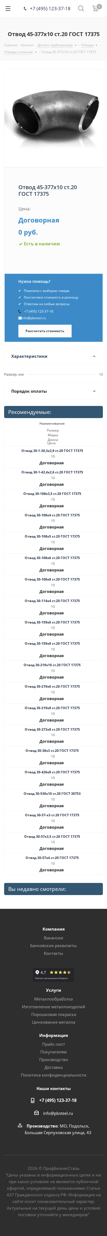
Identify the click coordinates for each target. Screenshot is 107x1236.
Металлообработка (53, 999)
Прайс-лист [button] (53, 1044)
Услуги (53, 990)
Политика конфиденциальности (53, 1075)
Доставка (53, 1067)
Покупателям (53, 1052)
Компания (54, 929)
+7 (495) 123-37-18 (50, 8)
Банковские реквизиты (53, 945)
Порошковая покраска (53, 1014)
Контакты (53, 953)
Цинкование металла (53, 1022)
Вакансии (53, 937)
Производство (53, 1059)
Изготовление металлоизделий (53, 1006)
